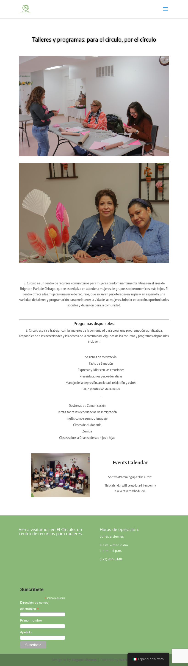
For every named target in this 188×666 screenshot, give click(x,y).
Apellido (26, 632)
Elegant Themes (84, 660)
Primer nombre (31, 620)
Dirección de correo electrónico (34, 606)
